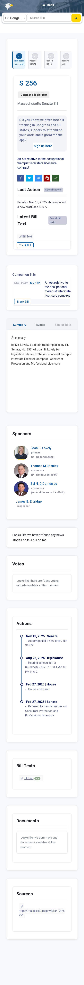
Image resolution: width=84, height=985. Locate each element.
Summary (19, 325)
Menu (50, 4)
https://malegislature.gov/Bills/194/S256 (42, 913)
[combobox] (15, 18)
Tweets (40, 325)
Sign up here (43, 146)
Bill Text (27, 236)
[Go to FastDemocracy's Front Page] (6, 6)
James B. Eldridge (29, 501)
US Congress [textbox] (14, 18)
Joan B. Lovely (40, 448)
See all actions (53, 189)
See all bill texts (55, 220)
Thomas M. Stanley (44, 466)
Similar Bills (63, 325)
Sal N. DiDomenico (43, 484)
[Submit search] (76, 18)
